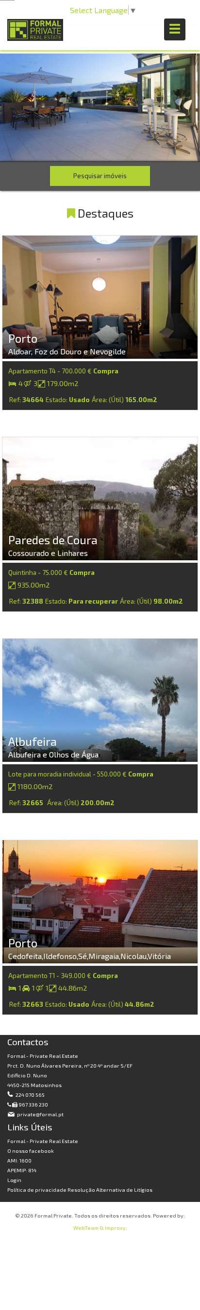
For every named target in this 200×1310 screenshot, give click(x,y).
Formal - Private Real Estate (42, 1141)
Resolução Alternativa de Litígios (109, 1189)
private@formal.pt (40, 1114)
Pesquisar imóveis (100, 176)
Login (14, 1180)
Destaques (104, 213)
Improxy (115, 1227)
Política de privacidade (37, 1189)
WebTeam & (88, 1227)
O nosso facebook (30, 1150)
